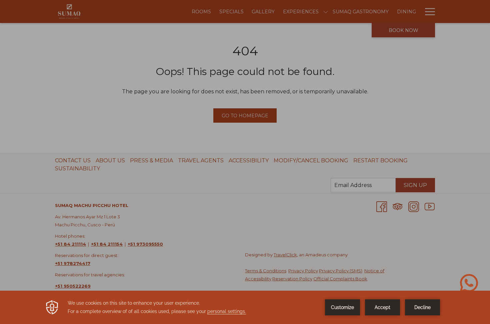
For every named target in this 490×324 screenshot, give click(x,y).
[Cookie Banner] (245, 307)
